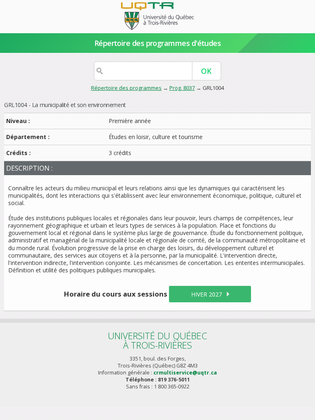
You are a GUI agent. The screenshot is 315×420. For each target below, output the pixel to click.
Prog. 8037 (182, 87)
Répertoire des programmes (126, 87)
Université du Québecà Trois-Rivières (157, 340)
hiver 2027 (206, 294)
